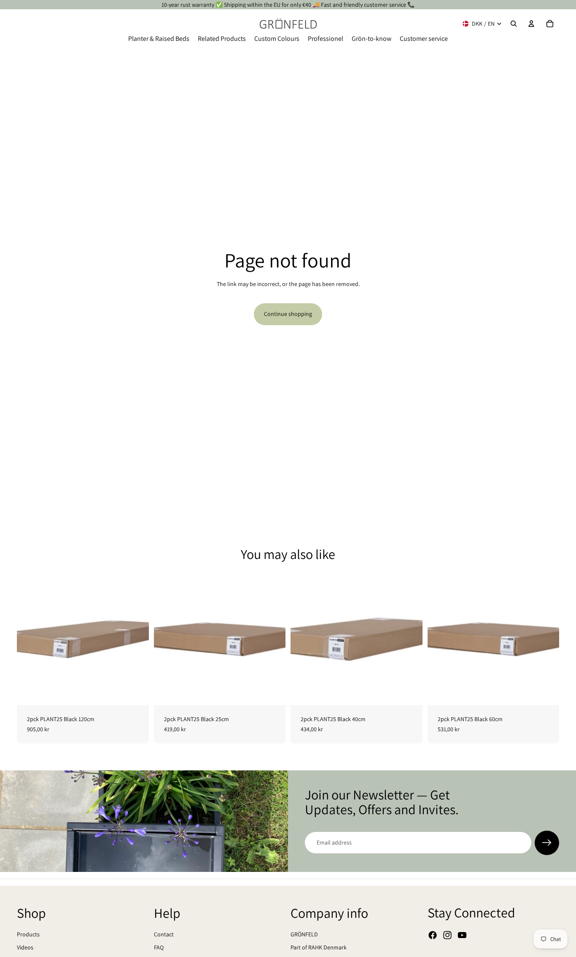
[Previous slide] (29, 639)
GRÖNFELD (304, 934)
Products (28, 934)
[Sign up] (547, 843)
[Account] (531, 23)
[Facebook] (433, 935)
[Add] (135, 692)
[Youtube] (462, 935)
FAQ (159, 947)
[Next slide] (136, 639)
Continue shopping (288, 314)
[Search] (513, 23)
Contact (164, 934)
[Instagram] (447, 935)
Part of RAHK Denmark (319, 947)
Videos (25, 947)
